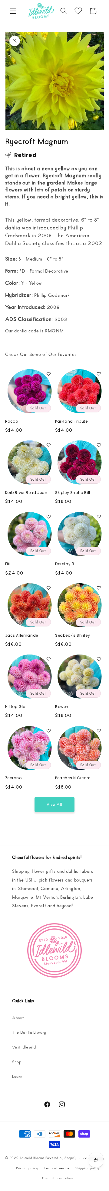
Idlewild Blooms (32, 1158)
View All (55, 804)
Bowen (61, 706)
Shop (16, 1061)
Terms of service (56, 1167)
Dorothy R (64, 564)
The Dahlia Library (29, 1032)
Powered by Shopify (61, 1158)
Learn (17, 1076)
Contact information (57, 1177)
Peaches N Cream (73, 778)
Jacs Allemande (21, 635)
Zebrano (13, 778)
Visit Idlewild (24, 1047)
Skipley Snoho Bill (72, 492)
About (18, 1017)
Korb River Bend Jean (26, 492)
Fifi (8, 564)
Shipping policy (87, 1167)
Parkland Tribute (71, 421)
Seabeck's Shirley (72, 635)
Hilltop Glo (15, 706)
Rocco (11, 421)
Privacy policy (27, 1167)
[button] (13, 11)
